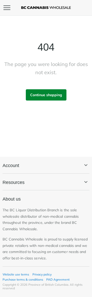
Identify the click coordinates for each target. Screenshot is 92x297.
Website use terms (16, 274)
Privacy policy (42, 274)
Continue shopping (46, 95)
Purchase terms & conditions (23, 279)
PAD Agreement (58, 279)
